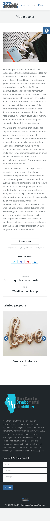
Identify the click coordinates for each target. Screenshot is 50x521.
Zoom (21, 334)
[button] (46, 30)
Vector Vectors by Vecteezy (35, 505)
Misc (15, 248)
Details (28, 334)
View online (25, 241)
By (25, 248)
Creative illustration (25, 361)
